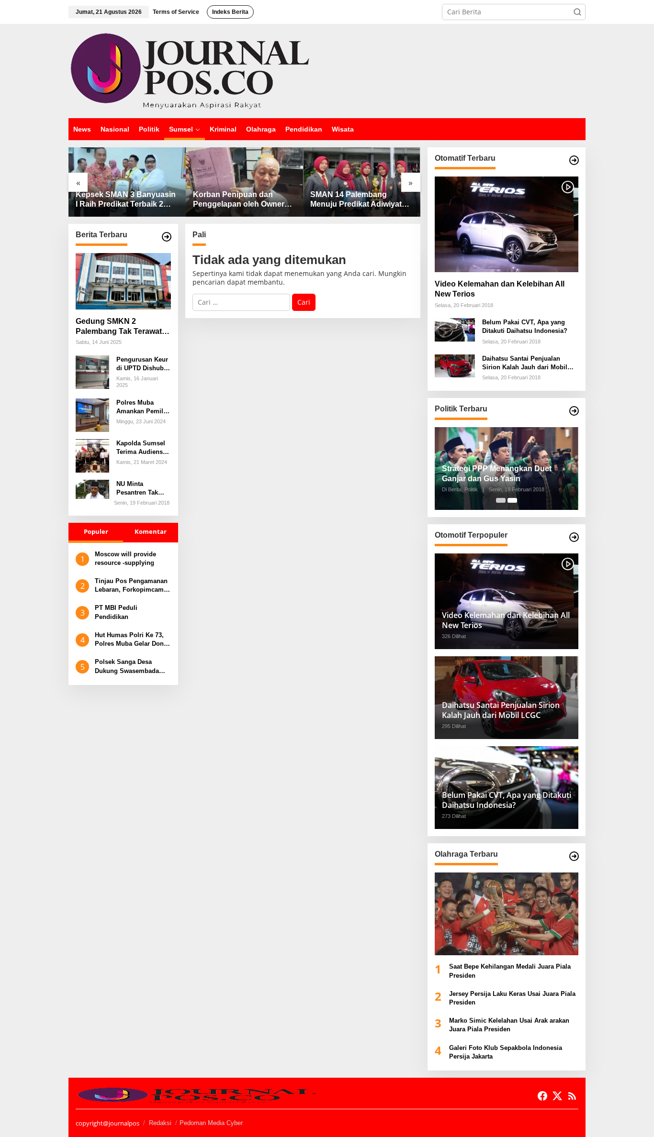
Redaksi (160, 1122)
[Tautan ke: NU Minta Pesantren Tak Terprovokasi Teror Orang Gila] (92, 488)
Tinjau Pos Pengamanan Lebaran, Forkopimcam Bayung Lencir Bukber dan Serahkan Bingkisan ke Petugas (131, 585)
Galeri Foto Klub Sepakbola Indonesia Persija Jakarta (505, 1052)
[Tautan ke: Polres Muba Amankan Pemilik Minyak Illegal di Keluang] (92, 414)
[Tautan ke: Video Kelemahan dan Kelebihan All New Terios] (506, 224)
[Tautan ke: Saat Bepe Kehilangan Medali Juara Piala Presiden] (506, 913)
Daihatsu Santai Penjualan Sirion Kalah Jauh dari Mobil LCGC (524, 363)
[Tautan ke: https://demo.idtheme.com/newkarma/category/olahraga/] (574, 856)
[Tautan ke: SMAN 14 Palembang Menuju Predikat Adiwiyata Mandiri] (361, 182)
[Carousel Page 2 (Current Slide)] (512, 500)
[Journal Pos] (190, 70)
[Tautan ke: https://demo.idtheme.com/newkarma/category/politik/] (574, 411)
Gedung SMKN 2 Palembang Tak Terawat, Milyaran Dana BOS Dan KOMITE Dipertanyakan (120, 327)
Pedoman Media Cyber (211, 1122)
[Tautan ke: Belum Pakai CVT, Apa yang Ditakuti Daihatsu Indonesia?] (455, 328)
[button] (577, 12)
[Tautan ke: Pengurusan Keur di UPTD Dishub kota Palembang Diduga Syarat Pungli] (92, 371)
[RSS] (572, 1096)
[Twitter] (557, 1096)
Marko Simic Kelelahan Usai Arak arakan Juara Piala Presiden (509, 1025)
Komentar (151, 532)
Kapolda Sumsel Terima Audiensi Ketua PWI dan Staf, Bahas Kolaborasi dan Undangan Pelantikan (140, 448)
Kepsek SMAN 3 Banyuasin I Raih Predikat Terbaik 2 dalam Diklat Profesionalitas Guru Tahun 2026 (126, 200)
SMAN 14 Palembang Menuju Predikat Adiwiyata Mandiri (358, 200)
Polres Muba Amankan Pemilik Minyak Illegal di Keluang (142, 407)
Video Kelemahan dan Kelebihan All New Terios (499, 289)
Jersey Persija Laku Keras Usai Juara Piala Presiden (512, 998)
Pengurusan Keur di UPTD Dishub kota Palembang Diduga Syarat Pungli (142, 364)
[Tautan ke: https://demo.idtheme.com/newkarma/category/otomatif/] (574, 160)
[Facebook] (542, 1096)
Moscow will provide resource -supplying (125, 558)
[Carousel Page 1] (501, 500)
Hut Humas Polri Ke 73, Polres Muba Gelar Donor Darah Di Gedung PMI (132, 639)
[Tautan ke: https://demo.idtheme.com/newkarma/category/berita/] (166, 237)
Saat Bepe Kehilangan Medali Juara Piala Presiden (510, 971)
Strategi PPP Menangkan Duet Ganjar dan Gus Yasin (497, 473)
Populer (96, 532)
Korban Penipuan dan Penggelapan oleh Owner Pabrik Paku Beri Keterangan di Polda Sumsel (238, 200)
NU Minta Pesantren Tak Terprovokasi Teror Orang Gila (141, 488)
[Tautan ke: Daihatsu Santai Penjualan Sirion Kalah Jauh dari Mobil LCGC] (455, 365)
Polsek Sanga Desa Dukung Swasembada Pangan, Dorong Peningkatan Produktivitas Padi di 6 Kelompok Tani (128, 666)
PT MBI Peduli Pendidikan (116, 612)
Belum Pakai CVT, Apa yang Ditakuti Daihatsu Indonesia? (524, 326)
